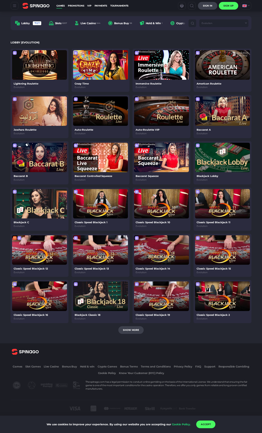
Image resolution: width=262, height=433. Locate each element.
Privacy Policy (183, 366)
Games (60, 5)
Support (209, 366)
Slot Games (33, 366)
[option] (28, 23)
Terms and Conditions (156, 366)
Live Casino (51, 366)
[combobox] (246, 6)
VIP (89, 5)
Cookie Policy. (181, 424)
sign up (228, 5)
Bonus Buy (69, 366)
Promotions (76, 5)
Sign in (207, 5)
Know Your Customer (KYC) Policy (141, 373)
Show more (131, 329)
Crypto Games (107, 366)
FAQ (198, 366)
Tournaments (119, 5)
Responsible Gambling (233, 366)
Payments (101, 5)
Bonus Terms (129, 366)
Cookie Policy (107, 373)
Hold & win (87, 366)
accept (206, 424)
